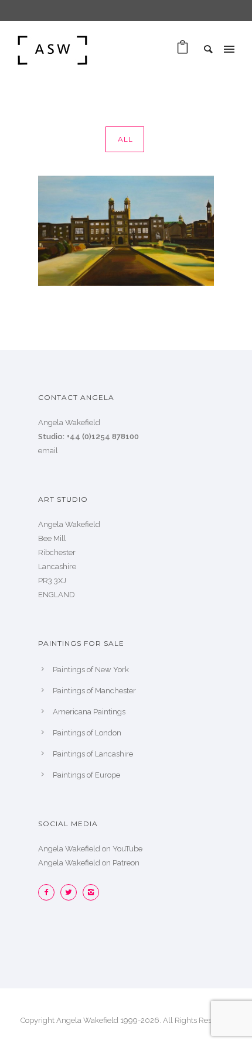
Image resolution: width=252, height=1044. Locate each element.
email (48, 450)
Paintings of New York (91, 669)
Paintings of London (87, 732)
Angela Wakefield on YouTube (90, 848)
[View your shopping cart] (182, 50)
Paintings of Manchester (94, 690)
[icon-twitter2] (71, 892)
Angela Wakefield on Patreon (88, 862)
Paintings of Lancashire (93, 753)
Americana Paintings (89, 711)
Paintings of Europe (86, 775)
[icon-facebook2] (49, 892)
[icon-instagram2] (91, 892)
